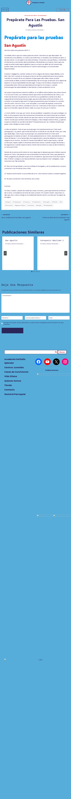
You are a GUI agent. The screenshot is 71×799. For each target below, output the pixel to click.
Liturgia (38, 205)
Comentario (7, 296)
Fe (61, 202)
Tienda (8, 385)
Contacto (9, 389)
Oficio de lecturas (30, 15)
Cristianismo (36, 202)
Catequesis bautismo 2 (52, 240)
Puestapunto (48, 205)
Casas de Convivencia (16, 371)
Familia (54, 202)
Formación (9, 205)
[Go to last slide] (5, 253)
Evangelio (46, 202)
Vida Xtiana (10, 376)
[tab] (31, 271)
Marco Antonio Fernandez (35, 30)
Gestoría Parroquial (14, 394)
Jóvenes (31, 205)
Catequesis (17, 202)
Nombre (5, 318)
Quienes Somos (12, 380)
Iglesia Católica (20, 205)
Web (51, 318)
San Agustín (11, 240)
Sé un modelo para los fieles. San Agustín (16, 216)
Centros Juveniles (14, 367)
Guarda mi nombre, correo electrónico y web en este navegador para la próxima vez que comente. (33, 323)
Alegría (8, 202)
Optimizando (42, 15)
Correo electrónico (33, 318)
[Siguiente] (65, 253)
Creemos (26, 202)
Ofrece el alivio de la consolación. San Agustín (56, 217)
